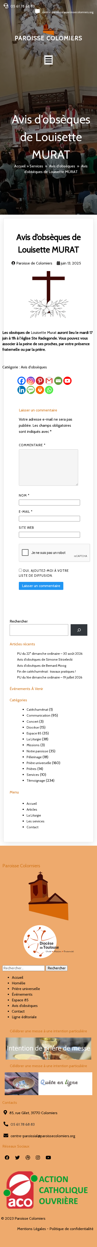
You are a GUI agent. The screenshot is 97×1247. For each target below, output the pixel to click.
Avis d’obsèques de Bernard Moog (41, 665)
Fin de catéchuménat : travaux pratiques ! (46, 671)
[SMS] (31, 390)
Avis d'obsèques (62, 166)
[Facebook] (21, 381)
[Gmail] (49, 381)
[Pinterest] (40, 381)
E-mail (25, 511)
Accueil (20, 166)
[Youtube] (67, 381)
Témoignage (36, 780)
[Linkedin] (21, 390)
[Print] (40, 390)
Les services (35, 821)
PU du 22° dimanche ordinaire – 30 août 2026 (50, 653)
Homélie (18, 983)
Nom (24, 495)
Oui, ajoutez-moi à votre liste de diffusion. (44, 573)
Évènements (22, 994)
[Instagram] (31, 381)
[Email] (58, 381)
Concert (32, 721)
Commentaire (32, 445)
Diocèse (33, 727)
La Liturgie (34, 739)
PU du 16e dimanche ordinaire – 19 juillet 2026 (49, 677)
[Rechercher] (79, 630)
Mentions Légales (31, 1229)
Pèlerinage (34, 757)
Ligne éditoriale (24, 1017)
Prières (31, 769)
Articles (32, 809)
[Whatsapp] (49, 390)
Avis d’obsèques (25, 1005)
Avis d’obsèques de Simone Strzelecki (45, 659)
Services (36, 166)
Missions (33, 745)
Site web (26, 527)
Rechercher (19, 621)
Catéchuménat (37, 709)
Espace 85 (34, 733)
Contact (32, 827)
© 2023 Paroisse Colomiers (23, 1218)
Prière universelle (39, 763)
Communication (38, 715)
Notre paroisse (37, 751)
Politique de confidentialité (71, 1229)
